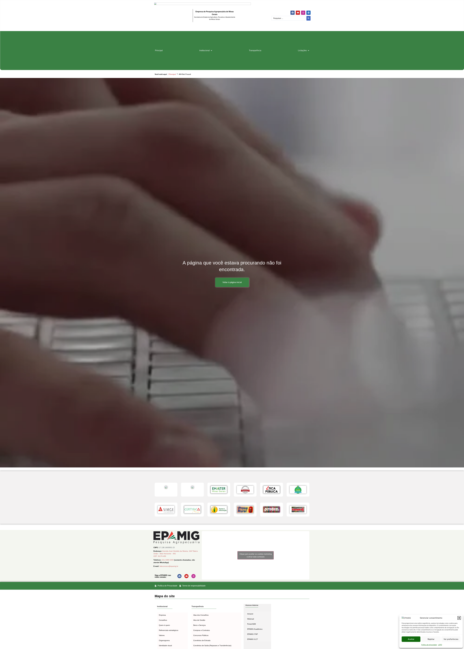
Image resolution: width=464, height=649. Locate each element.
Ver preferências (451, 639)
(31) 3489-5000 (168, 560)
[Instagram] (303, 13)
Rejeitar (431, 639)
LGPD (440, 645)
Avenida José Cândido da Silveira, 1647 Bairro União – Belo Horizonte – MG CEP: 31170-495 (175, 553)
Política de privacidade (429, 645)
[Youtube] (298, 13)
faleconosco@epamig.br (169, 566)
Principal (172, 74)
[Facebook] (292, 13)
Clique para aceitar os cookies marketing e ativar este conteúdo (255, 555)
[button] (459, 618)
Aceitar (411, 639)
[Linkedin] (308, 13)
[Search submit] (308, 18)
